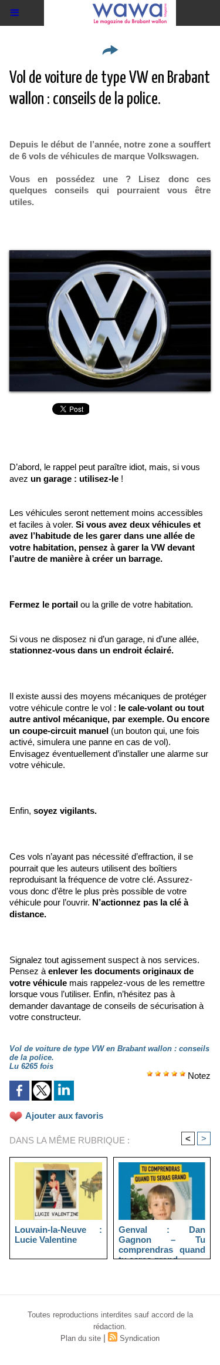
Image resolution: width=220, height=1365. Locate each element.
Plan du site (80, 1338)
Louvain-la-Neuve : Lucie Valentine (58, 1235)
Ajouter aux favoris (64, 1116)
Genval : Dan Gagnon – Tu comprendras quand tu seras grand (162, 1239)
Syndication (140, 1338)
